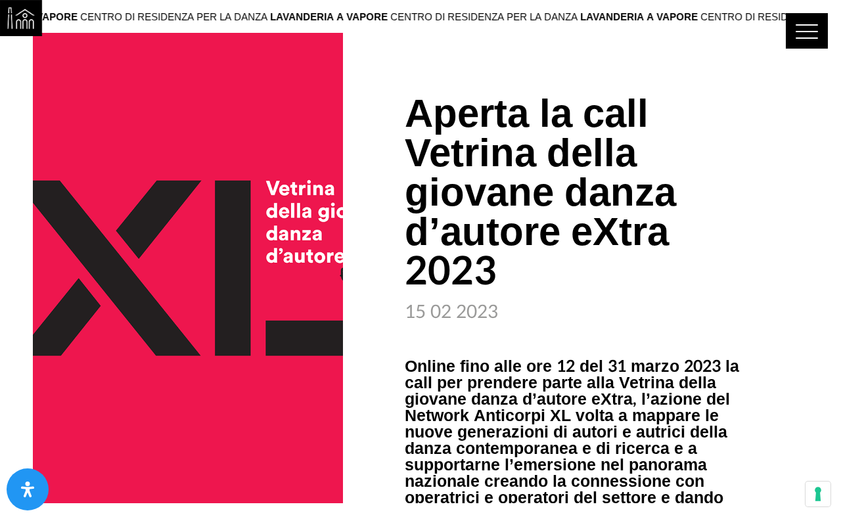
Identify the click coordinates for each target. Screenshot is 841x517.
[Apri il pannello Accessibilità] (28, 489)
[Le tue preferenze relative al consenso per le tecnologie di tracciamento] (818, 494)
